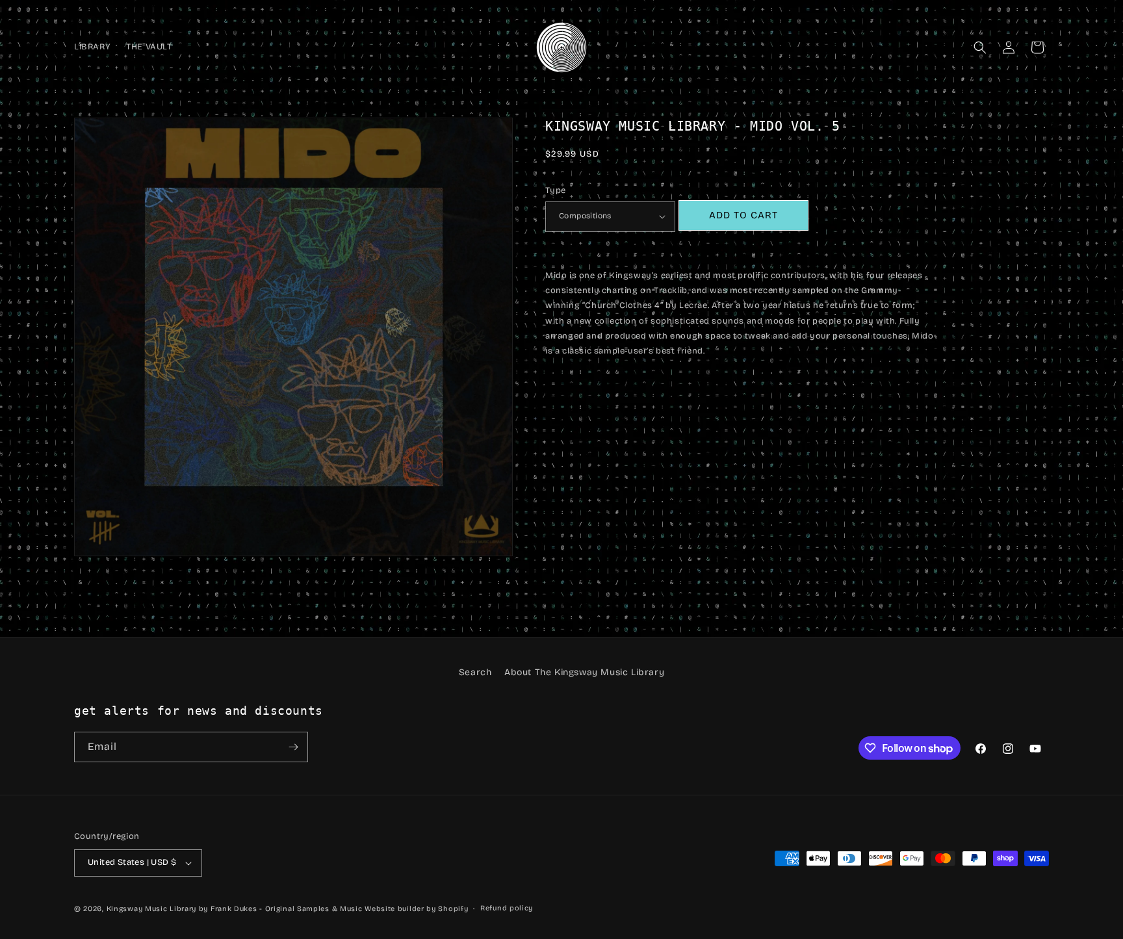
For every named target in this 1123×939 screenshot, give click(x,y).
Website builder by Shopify (416, 909)
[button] (980, 47)
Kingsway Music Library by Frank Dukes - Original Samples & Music (235, 909)
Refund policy (506, 908)
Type (555, 190)
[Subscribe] (293, 747)
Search (475, 672)
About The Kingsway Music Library (584, 672)
